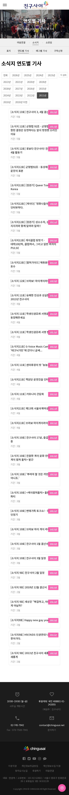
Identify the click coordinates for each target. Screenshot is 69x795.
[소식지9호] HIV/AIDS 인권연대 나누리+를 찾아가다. (34, 636)
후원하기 (36, 770)
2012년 (30, 95)
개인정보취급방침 (30, 765)
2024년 (39, 75)
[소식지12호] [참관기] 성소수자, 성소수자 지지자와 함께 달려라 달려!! (33, 224)
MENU (5, 5)
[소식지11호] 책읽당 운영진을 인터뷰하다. (34, 379)
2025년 (27, 75)
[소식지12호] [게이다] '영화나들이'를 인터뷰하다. (31, 205)
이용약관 (12, 765)
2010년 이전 (21, 102)
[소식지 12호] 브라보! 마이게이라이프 (31, 281)
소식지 (36, 28)
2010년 (7, 102)
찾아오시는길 (21, 770)
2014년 (7, 95)
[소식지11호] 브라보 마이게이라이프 (30, 423)
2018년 (7, 88)
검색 (64, 75)
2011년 (42, 95)
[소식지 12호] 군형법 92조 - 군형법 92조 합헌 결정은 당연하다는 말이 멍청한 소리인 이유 (34, 130)
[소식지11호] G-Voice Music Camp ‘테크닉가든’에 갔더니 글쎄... (30, 348)
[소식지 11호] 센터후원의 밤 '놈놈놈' (31, 365)
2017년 (18, 88)
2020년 (30, 82)
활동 (27, 28)
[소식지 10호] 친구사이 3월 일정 (28, 558)
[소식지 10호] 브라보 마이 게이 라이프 (31, 529)
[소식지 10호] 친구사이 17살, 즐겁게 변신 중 (33, 439)
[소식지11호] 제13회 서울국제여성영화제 (33, 408)
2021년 (18, 82)
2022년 (7, 82)
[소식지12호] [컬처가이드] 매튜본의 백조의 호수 (34, 264)
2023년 (51, 75)
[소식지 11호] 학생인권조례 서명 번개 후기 (34, 332)
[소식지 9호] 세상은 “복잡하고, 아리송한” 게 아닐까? (33, 603)
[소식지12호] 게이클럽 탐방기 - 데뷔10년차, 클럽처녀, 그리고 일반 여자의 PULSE (33, 244)
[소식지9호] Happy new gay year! (30, 620)
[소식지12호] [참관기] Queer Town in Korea (32, 187)
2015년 (42, 88)
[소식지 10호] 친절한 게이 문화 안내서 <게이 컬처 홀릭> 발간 (33, 457)
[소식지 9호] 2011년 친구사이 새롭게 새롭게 (31, 655)
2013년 (18, 95)
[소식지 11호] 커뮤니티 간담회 (27, 394)
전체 (5, 75)
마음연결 (50, 770)
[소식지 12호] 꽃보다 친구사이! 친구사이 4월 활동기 (33, 150)
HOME (18, 28)
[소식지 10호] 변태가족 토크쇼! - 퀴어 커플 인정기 (34, 512)
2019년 (42, 82)
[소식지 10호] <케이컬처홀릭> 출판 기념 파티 (33, 494)
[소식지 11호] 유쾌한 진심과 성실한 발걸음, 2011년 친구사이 (34, 297)
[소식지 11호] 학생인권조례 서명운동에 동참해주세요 (32, 315)
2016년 (30, 88)
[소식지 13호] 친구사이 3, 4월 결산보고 (32, 112)
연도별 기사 (48, 28)
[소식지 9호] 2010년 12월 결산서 (29, 587)
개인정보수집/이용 (52, 765)
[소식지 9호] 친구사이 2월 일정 (27, 573)
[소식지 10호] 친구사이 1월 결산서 (29, 544)
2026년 (15, 75)
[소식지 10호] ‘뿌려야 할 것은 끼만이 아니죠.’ (31, 476)
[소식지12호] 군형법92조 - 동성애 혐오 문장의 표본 (32, 169)
